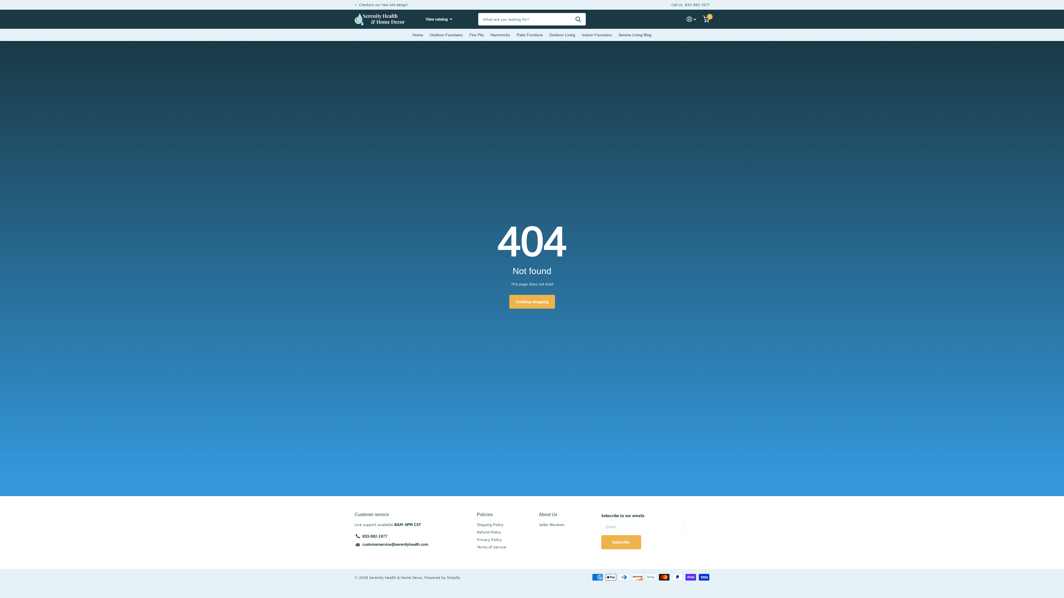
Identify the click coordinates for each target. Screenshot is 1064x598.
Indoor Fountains (597, 35)
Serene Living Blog (634, 35)
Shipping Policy (490, 524)
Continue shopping (532, 302)
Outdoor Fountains (446, 35)
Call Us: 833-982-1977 (690, 4)
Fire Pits (476, 35)
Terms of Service (491, 547)
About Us (548, 514)
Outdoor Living (562, 35)
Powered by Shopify (442, 577)
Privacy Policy (489, 539)
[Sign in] (691, 19)
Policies (485, 514)
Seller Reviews (551, 524)
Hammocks (500, 35)
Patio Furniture (530, 35)
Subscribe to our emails (622, 515)
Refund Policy (489, 532)
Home (418, 35)
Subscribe (621, 542)
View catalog (437, 19)
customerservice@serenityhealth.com (395, 544)
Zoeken (578, 19)
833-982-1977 (374, 536)
